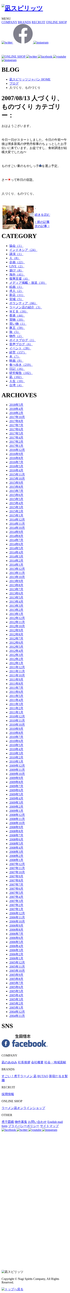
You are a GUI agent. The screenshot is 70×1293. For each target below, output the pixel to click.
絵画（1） (16, 286)
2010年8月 (16, 732)
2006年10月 (17, 921)
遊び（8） (16, 270)
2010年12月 (17, 716)
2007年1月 (16, 909)
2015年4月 (16, 503)
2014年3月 (16, 556)
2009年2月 (16, 806)
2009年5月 (16, 794)
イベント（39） (20, 348)
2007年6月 (16, 888)
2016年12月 (17, 450)
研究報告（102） (21, 373)
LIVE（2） (16, 266)
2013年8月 (16, 585)
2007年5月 (16, 892)
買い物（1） (17, 323)
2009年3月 (16, 802)
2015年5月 (16, 499)
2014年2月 (16, 560)
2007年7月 (16, 884)
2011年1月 (16, 712)
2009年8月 (16, 782)
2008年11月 (17, 819)
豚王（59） (17, 327)
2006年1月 (16, 958)
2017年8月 (16, 421)
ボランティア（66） (23, 303)
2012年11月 (17, 622)
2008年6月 (16, 839)
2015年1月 (16, 515)
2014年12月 (17, 519)
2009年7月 (16, 786)
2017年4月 (16, 437)
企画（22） (17, 262)
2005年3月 (16, 999)
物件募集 (21, 1121)
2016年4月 (16, 470)
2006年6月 (16, 938)
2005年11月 (17, 966)
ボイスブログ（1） (22, 340)
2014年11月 (17, 523)
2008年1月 (16, 860)
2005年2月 (16, 1003)
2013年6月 (16, 593)
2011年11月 (17, 671)
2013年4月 (16, 601)
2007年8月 (16, 880)
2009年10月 (17, 773)
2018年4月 (16, 408)
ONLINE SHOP (56, 22)
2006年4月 (16, 946)
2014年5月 (16, 548)
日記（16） (17, 368)
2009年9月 (16, 778)
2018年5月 (16, 404)
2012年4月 (16, 650)
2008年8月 (16, 831)
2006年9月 (16, 925)
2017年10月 (17, 417)
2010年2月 (16, 757)
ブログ (14, 83)
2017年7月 (16, 425)
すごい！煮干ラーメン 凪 (19, 1076)
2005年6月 (16, 987)
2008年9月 (16, 827)
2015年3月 (16, 507)
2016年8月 (16, 458)
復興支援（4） (19, 278)
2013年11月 (17, 573)
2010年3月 (16, 753)
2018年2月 (16, 413)
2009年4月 (16, 798)
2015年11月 (17, 474)
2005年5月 (16, 991)
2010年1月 (16, 761)
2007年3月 (16, 901)
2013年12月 (17, 568)
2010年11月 (17, 720)
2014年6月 (16, 544)
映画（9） (16, 360)
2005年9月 (16, 974)
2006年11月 (17, 917)
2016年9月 (16, 454)
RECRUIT (38, 22)
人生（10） (17, 381)
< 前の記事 (42, 222)
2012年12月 (17, 618)
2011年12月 (17, 667)
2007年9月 (16, 876)
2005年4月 (16, 995)
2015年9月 (16, 482)
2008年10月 (17, 823)
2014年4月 (16, 552)
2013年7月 (16, 589)
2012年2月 (16, 659)
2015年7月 (16, 491)
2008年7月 (16, 835)
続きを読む (42, 214)
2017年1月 (16, 445)
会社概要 (37, 1062)
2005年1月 (16, 1007)
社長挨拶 (24, 1062)
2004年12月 (17, 1011)
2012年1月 (16, 663)
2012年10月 (17, 626)
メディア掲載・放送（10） (28, 282)
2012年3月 (16, 655)
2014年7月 (16, 540)
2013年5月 (16, 597)
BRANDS (24, 22)
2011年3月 (16, 704)
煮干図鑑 (8, 1121)
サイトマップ (49, 1126)
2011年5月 (16, 696)
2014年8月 (16, 536)
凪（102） (16, 377)
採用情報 (8, 1094)
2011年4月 (16, 700)
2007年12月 (17, 864)
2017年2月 (16, 441)
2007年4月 (16, 897)
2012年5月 (16, 646)
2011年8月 (16, 683)
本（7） (14, 356)
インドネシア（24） (23, 250)
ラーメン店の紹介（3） (25, 307)
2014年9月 (16, 532)
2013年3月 (16, 605)
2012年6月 (16, 642)
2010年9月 (16, 728)
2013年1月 (16, 614)
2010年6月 (16, 741)
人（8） (14, 258)
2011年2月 (16, 708)
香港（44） (17, 315)
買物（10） (17, 319)
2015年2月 (16, 511)
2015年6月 (16, 495)
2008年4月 (16, 847)
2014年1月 (16, 564)
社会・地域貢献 (55, 1062)
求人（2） (16, 291)
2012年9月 (16, 630)
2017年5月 (16, 433)
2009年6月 (16, 790)
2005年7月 (16, 983)
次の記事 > (42, 226)
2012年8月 (16, 634)
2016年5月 (16, 466)
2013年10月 (17, 577)
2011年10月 (17, 675)
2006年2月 (16, 954)
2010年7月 (16, 737)
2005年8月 (16, 979)
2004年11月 (17, 1015)
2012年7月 (16, 638)
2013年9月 (16, 581)
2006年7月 (16, 933)
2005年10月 (17, 970)
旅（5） (14, 332)
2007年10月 (17, 872)
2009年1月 (16, 810)
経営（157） (17, 352)
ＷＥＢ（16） (18, 311)
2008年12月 (17, 814)
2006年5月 (16, 942)
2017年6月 (16, 429)
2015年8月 (16, 486)
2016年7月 (16, 462)
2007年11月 (17, 868)
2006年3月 (16, 950)
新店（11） (17, 295)
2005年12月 (17, 962)
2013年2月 (16, 609)
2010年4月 (16, 749)
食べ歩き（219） (21, 364)
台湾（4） (16, 385)
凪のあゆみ (9, 1062)
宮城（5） (16, 299)
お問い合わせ (37, 1121)
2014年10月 (17, 527)
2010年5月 (16, 745)
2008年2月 (16, 856)
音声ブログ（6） (21, 344)
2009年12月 (17, 765)
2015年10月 (17, 478)
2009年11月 (17, 769)
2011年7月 (16, 687)
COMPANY (9, 22)
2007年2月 (16, 905)
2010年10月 (17, 724)
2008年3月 (16, 851)
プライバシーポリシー (23, 1126)
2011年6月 (16, 691)
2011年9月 (16, 679)
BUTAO (42, 1076)
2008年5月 (16, 843)
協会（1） (16, 245)
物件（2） (16, 336)
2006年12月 (17, 913)
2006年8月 (16, 929)
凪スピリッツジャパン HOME (30, 79)
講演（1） (16, 254)
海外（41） (17, 274)
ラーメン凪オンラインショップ (23, 1108)
